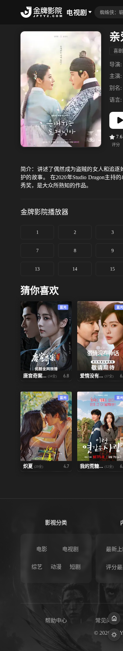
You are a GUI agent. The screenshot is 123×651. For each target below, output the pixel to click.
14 (74, 269)
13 (37, 269)
